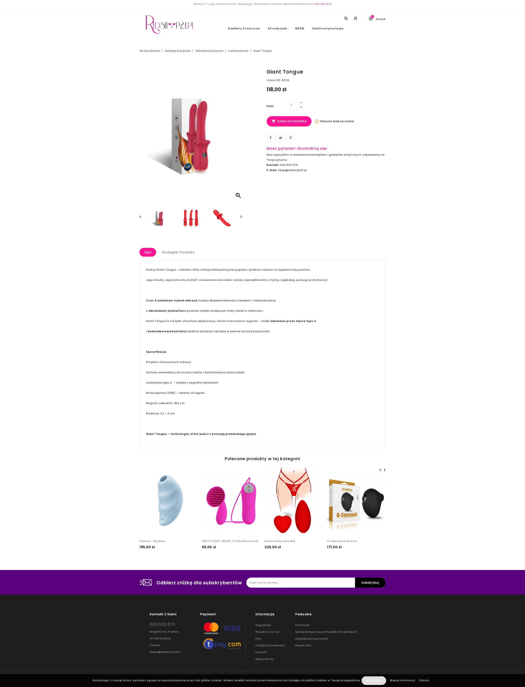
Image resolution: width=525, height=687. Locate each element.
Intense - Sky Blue (152, 541)
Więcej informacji (403, 680)
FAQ (258, 639)
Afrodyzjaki (277, 28)
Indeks (271, 80)
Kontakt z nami (163, 614)
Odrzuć (424, 680)
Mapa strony (265, 659)
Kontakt (261, 652)
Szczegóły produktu (178, 252)
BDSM (299, 28)
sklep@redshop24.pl (165, 652)
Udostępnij (271, 138)
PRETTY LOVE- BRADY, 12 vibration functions (231, 541)
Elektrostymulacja (328, 28)
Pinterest (290, 138)
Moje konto (303, 645)
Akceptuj (373, 680)
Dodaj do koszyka (289, 121)
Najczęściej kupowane (311, 639)
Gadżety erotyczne (244, 28)
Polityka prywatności (270, 645)
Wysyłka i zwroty (267, 632)
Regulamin (263, 625)
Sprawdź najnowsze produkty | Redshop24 (326, 632)
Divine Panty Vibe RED (280, 541)
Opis (148, 252)
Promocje (302, 625)
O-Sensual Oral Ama (342, 541)
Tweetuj (280, 138)
